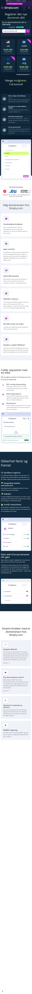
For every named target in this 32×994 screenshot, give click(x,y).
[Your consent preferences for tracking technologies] (2, 991)
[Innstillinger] (25, 34)
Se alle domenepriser (23, 74)
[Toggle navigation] (29, 7)
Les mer (5, 663)
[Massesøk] (28, 34)
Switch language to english (15, 3)
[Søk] (27, 31)
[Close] (24, 4)
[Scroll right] (29, 191)
